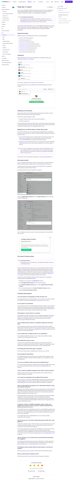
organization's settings (34, 280)
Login (62, 1)
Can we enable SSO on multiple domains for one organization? (32, 333)
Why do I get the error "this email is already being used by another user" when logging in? (35, 421)
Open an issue (32, 471)
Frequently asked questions (63, 22)
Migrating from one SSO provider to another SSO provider (63, 15)
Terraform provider (5, 30)
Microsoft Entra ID (6, 49)
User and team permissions (8, 13)
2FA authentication (23, 27)
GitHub (4, 45)
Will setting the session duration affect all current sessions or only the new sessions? (35, 447)
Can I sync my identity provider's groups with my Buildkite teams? (33, 362)
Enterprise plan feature (25, 260)
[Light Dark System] (57, 2)
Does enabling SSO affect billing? (25, 354)
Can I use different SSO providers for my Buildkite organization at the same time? (35, 323)
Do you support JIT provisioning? (25, 303)
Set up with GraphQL (7, 54)
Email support (32, 478)
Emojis (3, 26)
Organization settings (40, 327)
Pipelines (15, 1)
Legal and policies (5, 64)
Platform (29, 1)
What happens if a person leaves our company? (28, 313)
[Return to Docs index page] (7, 1)
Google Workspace (6, 41)
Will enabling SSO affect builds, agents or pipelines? (29, 348)
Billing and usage (5, 60)
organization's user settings (43, 300)
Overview (3, 5)
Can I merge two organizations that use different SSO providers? (32, 377)
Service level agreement (6, 62)
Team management (5, 9)
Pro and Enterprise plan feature (26, 17)
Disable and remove (23, 141)
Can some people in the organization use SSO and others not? (32, 296)
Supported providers (63, 8)
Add (20, 137)
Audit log (3, 24)
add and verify (33, 326)
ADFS (4, 39)
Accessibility (4, 58)
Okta (3, 37)
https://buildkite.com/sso (22, 442)
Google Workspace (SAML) (8, 43)
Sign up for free (69, 1)
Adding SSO (60, 10)
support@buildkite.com (47, 156)
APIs (34, 1)
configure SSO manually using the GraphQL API (33, 82)
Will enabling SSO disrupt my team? (25, 340)
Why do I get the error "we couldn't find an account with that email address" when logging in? (35, 438)
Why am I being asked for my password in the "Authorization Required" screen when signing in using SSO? (36, 386)
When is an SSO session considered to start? (28, 453)
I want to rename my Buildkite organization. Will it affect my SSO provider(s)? (35, 370)
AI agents (8, 7)
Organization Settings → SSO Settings (25, 59)
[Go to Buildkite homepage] (2, 1)
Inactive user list (6, 20)
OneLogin (4, 47)
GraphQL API (26, 121)
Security (3, 56)
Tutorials (3, 22)
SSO (2, 32)
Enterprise (25, 263)
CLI (2, 28)
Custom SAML (5, 51)
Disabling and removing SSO (64, 12)
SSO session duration (62, 18)
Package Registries (22, 1)
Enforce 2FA (5, 15)
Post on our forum (40, 478)
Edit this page (41, 471)
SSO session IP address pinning (64, 20)
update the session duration (28, 450)
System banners (6, 17)
